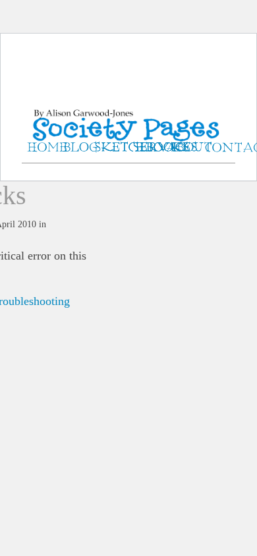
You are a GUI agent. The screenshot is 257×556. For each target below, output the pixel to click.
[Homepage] (128, 111)
